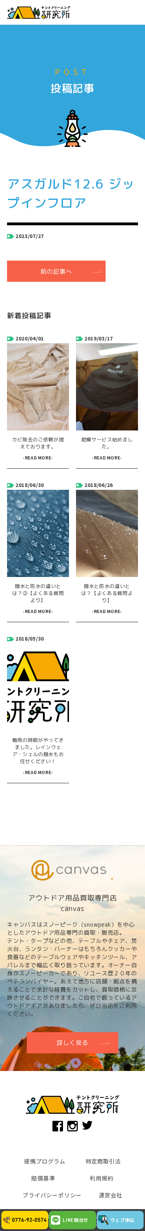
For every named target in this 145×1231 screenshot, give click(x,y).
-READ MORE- (38, 457)
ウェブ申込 (122, 1220)
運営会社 (110, 1195)
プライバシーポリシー (52, 1195)
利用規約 (101, 1178)
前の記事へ (56, 271)
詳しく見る (72, 1043)
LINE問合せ (75, 1220)
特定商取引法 (103, 1161)
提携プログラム (44, 1161)
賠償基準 (43, 1178)
